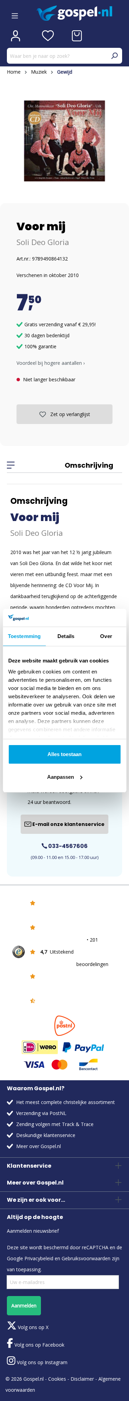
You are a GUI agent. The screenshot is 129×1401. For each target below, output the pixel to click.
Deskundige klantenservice (45, 1135)
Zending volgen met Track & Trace (55, 1124)
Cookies (57, 1379)
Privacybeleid (38, 1258)
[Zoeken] (114, 56)
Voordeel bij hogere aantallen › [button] (51, 363)
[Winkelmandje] (77, 36)
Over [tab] (106, 636)
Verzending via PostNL (41, 1113)
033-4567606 (67, 846)
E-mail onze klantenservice (68, 824)
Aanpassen (60, 777)
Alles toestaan (64, 754)
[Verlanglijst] (48, 35)
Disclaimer (82, 1379)
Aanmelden (23, 1305)
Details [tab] (65, 636)
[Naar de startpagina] (79, 13)
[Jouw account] (15, 35)
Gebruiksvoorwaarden (86, 1258)
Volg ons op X (33, 1327)
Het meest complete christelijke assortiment (65, 1102)
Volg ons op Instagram (41, 1362)
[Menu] (15, 13)
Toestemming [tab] (24, 636)
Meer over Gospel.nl (38, 1146)
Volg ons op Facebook (38, 1344)
